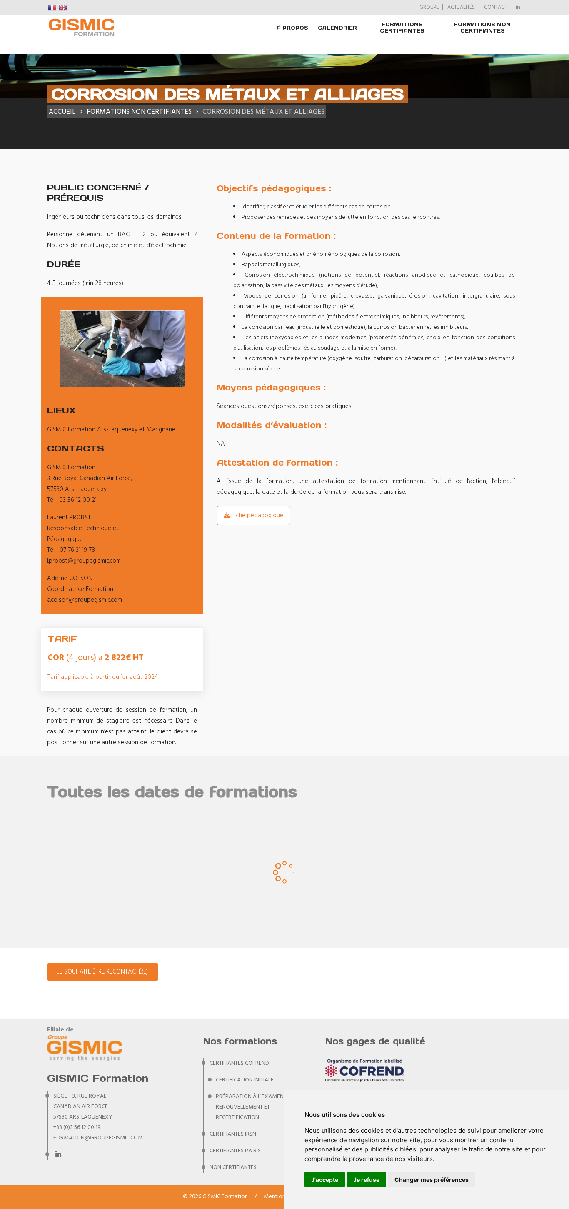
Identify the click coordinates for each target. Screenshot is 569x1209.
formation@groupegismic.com (98, 1138)
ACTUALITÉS (461, 7)
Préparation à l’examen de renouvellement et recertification (254, 1107)
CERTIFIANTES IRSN (233, 1134)
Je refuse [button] (366, 1179)
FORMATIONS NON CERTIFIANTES (482, 27)
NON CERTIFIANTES (233, 1167)
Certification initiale (245, 1080)
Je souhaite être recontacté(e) (102, 972)
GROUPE (429, 7)
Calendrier (337, 28)
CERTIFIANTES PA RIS (235, 1151)
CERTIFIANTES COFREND (239, 1063)
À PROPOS (292, 28)
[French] (52, 7)
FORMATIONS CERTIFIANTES (402, 27)
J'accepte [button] (324, 1179)
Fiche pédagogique (256, 516)
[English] (63, 7)
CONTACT (495, 7)
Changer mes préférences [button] (431, 1179)
